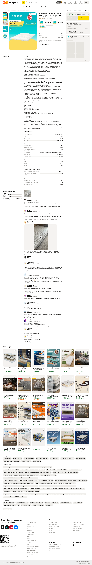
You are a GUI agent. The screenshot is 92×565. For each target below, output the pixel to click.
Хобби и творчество (31, 540)
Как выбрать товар (53, 522)
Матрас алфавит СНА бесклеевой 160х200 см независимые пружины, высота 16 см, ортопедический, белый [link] (52, 396)
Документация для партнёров (55, 548)
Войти (86, 2)
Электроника (29, 530)
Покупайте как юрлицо (54, 526)
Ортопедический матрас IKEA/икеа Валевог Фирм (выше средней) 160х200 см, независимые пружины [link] (10, 449)
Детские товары (30, 554)
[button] (59, 22)
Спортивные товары (31, 548)
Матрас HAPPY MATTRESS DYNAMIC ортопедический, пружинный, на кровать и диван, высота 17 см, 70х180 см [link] (53, 369)
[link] (7, 458)
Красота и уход (30, 538)
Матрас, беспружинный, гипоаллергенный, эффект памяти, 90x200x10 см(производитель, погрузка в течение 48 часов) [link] (9, 422)
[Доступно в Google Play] (7, 528)
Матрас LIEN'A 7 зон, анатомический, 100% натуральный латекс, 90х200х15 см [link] (66, 449)
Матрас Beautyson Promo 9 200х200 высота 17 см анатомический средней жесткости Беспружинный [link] (67, 396)
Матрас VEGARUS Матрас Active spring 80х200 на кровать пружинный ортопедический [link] (38, 369)
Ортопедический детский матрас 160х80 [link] (24, 449)
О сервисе (51, 528)
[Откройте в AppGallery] (11, 528)
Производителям (76, 526)
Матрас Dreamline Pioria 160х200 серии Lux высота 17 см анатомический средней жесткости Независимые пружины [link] (39, 422)
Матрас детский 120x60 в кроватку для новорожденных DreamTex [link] (67, 369)
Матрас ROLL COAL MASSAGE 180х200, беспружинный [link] (80, 449)
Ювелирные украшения (32, 556)
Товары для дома (30, 534)
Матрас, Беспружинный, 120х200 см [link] (38, 396)
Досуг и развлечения (31, 522)
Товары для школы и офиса (33, 546)
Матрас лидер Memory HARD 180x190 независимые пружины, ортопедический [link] (52, 449)
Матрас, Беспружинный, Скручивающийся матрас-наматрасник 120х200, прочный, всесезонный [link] (24, 396)
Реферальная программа (78, 524)
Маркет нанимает (76, 530)
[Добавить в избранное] (15, 351)
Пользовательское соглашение (17, 562)
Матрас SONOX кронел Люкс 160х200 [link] (9, 396)
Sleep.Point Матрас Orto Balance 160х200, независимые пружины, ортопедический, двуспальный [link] (23, 422)
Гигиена (28, 528)
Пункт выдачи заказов (77, 528)
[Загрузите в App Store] (2, 528)
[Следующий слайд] (34, 31)
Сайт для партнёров (53, 550)
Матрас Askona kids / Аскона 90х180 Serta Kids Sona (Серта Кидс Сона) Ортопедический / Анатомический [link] (9, 369)
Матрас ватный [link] (36, 447)
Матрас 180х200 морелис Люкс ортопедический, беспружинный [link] (24, 369)
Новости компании (77, 522)
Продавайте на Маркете (54, 546)
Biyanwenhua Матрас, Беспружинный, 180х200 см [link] (81, 422)
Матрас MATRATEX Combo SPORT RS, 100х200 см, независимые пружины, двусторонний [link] (82, 396)
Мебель (28, 524)
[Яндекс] (88, 563)
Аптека (28, 536)
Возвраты (51, 530)
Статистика (6, 562)
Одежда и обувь (30, 532)
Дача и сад (29, 542)
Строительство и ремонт (32, 552)
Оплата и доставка (53, 524)
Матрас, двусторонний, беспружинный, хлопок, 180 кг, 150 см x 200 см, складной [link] (81, 369)
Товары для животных (31, 550)
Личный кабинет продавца (55, 544)
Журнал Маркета (52, 532)
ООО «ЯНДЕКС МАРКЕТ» (84, 561)
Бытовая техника (30, 526)
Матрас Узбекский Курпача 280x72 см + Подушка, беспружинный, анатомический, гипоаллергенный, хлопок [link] (53, 422)
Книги (28, 544)
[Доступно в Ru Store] (16, 528)
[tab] (6, 6)
